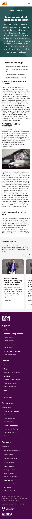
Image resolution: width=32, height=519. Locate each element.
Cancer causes (8, 337)
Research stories (9, 386)
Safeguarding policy (10, 491)
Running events (9, 418)
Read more (13, 301)
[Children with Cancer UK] (4, 3)
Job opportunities (10, 458)
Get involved (6, 407)
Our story (7, 487)
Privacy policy (8, 462)
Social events (8, 421)
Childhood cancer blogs (11, 372)
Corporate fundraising (11, 429)
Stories (4, 365)
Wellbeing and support (11, 450)
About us (5, 446)
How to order (8, 397)
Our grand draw (9, 436)
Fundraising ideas (9, 432)
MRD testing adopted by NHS (15, 77)
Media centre (8, 454)
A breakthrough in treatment (15, 74)
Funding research (9, 470)
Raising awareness (10, 476)
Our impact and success (11, 484)
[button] (24, 255)
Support (4, 330)
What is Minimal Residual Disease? (17, 69)
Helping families (9, 473)
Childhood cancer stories (12, 379)
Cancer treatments (10, 344)
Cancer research (9, 340)
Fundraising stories (10, 383)
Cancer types (8, 347)
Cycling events (8, 415)
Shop (5, 394)
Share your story (9, 354)
